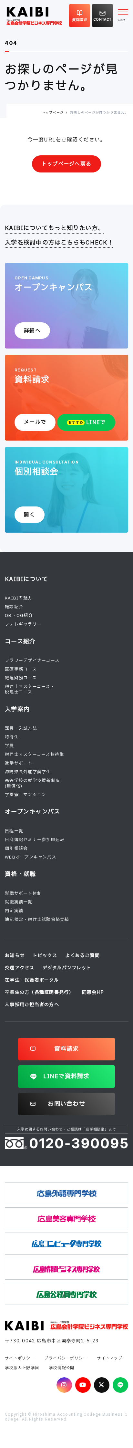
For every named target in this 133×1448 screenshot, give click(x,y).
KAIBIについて (26, 579)
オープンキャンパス (32, 811)
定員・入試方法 (21, 728)
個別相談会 (16, 848)
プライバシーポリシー (66, 1358)
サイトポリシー (20, 1358)
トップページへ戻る (66, 164)
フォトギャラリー (23, 624)
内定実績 (14, 911)
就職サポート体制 (23, 893)
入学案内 (17, 709)
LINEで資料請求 (66, 1076)
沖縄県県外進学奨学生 (28, 772)
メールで (35, 422)
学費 (9, 746)
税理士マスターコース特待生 (34, 754)
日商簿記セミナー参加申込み (35, 840)
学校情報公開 (62, 1368)
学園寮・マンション (25, 795)
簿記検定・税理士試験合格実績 (37, 919)
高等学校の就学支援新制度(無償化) (32, 783)
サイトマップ (110, 1358)
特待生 (12, 737)
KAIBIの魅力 (18, 598)
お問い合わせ (66, 1104)
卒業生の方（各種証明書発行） (39, 992)
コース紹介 (20, 641)
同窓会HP (93, 992)
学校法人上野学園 (22, 1368)
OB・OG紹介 (19, 615)
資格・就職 (20, 874)
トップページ (53, 112)
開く (29, 515)
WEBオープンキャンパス (30, 857)
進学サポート (19, 763)
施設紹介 (14, 607)
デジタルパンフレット (67, 967)
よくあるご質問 (82, 955)
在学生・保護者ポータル (32, 980)
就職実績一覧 (19, 902)
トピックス (45, 955)
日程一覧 (14, 831)
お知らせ (15, 955)
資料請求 (66, 1049)
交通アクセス (20, 967)
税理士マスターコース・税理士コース (30, 689)
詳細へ (32, 331)
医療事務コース (21, 669)
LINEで (87, 422)
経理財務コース (21, 678)
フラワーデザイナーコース (32, 660)
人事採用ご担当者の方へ (32, 1004)
